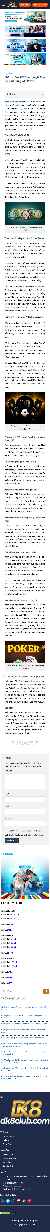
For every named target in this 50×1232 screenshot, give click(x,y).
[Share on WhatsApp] (13, 743)
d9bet (13, 939)
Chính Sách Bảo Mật (26, 1221)
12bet (10, 930)
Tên (7, 794)
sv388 (9, 983)
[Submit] (46, 991)
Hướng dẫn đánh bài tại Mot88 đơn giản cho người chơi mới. (23, 1031)
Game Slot (7, 1144)
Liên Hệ (36, 1221)
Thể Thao (6, 1141)
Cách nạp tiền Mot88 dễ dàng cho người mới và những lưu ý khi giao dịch (24, 1053)
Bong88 (14, 915)
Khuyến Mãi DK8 (9, 1159)
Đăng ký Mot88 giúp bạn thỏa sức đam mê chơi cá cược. (23, 1038)
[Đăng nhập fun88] (25, 59)
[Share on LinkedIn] (37, 743)
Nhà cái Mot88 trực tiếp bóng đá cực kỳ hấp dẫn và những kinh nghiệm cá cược (24, 1077)
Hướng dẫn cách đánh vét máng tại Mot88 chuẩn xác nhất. (24, 1024)
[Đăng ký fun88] (25, 875)
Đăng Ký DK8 (8, 1155)
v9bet (10, 972)
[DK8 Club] (12, 4)
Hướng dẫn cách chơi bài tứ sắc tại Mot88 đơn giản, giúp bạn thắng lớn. (23, 1017)
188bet (14, 962)
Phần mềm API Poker (14, 102)
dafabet (11, 925)
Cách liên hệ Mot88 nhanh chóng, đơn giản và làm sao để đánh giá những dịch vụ (24, 1045)
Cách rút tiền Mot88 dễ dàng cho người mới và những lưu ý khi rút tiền (24, 1069)
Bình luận (9, 771)
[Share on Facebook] (18, 743)
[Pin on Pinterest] (32, 743)
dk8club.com (30, 1225)
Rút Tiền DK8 (8, 1166)
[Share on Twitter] (22, 743)
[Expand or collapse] (42, 94)
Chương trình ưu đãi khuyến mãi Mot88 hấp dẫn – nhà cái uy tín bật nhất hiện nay (25, 1061)
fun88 (10, 953)
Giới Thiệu (14, 1221)
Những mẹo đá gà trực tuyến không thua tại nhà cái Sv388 (23, 1008)
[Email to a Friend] (27, 743)
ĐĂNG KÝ (24, 5)
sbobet (11, 978)
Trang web (9, 819)
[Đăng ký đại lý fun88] (25, 17)
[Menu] (3, 4)
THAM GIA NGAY (40, 5)
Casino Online (8, 1137)
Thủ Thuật (9, 74)
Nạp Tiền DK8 (8, 1163)
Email (7, 806)
